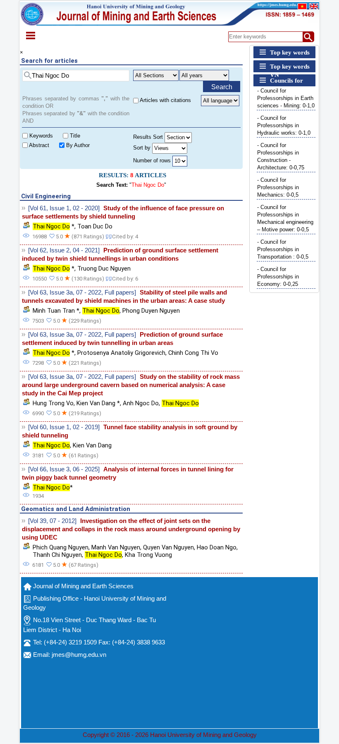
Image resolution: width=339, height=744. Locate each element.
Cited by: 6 (125, 279)
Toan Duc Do (94, 226)
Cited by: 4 (125, 236)
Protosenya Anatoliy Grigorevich (121, 353)
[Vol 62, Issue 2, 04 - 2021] (64, 250)
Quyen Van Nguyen (168, 547)
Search (221, 86)
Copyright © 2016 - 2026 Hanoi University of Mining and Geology (170, 735)
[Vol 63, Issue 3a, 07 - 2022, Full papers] (82, 292)
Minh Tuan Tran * (56, 310)
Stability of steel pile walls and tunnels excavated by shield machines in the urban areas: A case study (124, 296)
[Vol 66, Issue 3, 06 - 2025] (64, 469)
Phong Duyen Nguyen (151, 310)
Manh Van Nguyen (115, 547)
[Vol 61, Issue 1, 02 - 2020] (64, 208)
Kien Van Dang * (98, 403)
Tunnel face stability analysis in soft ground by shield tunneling (129, 431)
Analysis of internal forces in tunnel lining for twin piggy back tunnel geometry (128, 473)
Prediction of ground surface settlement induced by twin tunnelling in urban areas (122, 338)
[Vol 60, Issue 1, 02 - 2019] (64, 427)
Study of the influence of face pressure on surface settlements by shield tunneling (123, 212)
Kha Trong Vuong (148, 555)
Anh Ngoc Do (141, 403)
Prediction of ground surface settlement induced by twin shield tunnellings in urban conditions (120, 254)
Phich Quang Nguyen (60, 547)
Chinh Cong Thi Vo (193, 353)
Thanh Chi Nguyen (57, 555)
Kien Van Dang (92, 445)
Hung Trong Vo (53, 403)
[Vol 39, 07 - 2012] (52, 521)
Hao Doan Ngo (216, 547)
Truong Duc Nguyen (104, 268)
